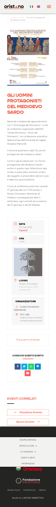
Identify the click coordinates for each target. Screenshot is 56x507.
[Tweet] (24, 367)
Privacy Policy (13, 490)
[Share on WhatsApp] (31, 367)
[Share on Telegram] (38, 367)
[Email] (28, 373)
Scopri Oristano (28, 440)
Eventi (21, 17)
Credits (42, 490)
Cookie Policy (29, 490)
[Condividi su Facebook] (18, 367)
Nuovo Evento (25, 421)
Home (13, 17)
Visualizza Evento (30, 412)
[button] (49, 6)
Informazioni (28, 464)
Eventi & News (28, 458)
